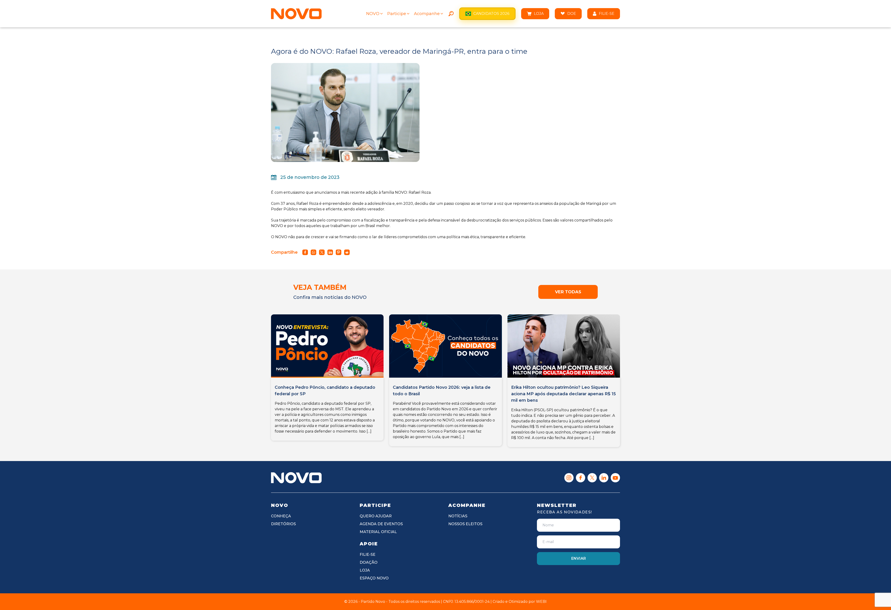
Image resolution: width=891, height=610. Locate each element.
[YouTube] (615, 477)
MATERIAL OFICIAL (378, 532)
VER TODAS (568, 291)
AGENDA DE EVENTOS (381, 524)
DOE (571, 13)
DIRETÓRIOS (283, 524)
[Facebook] (580, 477)
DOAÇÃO (369, 562)
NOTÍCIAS (457, 516)
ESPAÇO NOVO (374, 578)
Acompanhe (427, 13)
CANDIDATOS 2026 (491, 13)
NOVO (372, 13)
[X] (592, 477)
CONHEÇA (281, 516)
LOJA (539, 13)
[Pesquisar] (451, 13)
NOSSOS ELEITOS (465, 524)
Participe (396, 13)
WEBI (541, 601)
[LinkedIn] (603, 477)
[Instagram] (569, 477)
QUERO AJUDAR (376, 516)
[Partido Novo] (296, 477)
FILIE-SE (606, 13)
